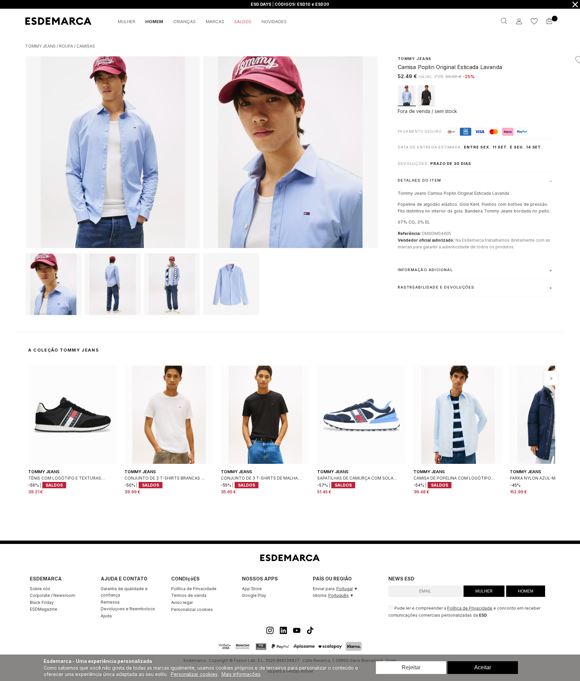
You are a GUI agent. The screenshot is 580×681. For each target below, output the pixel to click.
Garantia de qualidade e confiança (124, 592)
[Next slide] (551, 378)
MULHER (484, 591)
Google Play (254, 595)
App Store (252, 588)
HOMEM (525, 591)
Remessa (110, 602)
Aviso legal (182, 602)
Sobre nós (40, 588)
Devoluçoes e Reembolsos (128, 608)
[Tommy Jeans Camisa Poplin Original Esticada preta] (426, 104)
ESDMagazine (43, 609)
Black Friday (42, 602)
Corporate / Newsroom (52, 595)
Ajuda (106, 615)
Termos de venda (188, 595)
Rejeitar (411, 667)
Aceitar (482, 667)
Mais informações (241, 674)
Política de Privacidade (193, 588)
